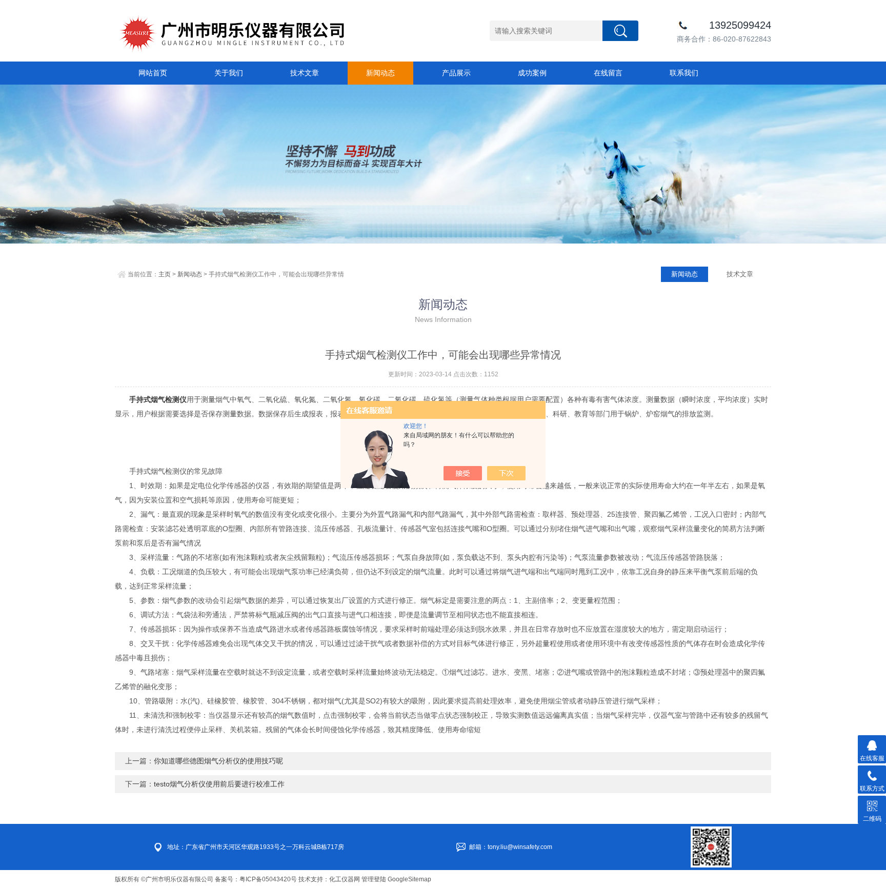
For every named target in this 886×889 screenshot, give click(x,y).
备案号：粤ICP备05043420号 (256, 879)
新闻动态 (380, 73)
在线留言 (608, 73)
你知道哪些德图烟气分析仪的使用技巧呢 (218, 761)
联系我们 (684, 73)
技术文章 (304, 73)
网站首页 (152, 73)
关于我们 (228, 73)
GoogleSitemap (409, 879)
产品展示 (456, 73)
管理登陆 (373, 879)
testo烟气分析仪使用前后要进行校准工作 (219, 784)
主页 (164, 274)
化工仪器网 (344, 879)
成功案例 (532, 73)
